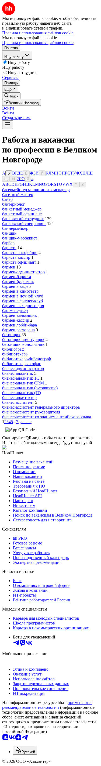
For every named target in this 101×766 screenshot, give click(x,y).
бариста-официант (19, 262)
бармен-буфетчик (18, 281)
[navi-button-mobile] (7, 124)
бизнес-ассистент (18, 402)
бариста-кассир (16, 257)
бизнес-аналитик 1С (20, 378)
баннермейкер (15, 228)
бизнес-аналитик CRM (23, 383)
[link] (11, 95)
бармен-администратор (23, 272)
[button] (8, 108)
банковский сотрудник (23, 218)
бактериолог (13, 204)
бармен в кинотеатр (20, 291)
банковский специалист (24, 223)
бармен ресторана (18, 330)
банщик (9, 233)
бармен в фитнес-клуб (22, 301)
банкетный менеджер (21, 209)
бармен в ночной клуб (22, 296)
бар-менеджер (15, 310)
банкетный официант (22, 214)
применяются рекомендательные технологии (47, 705)
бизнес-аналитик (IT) (21, 392)
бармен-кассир (15, 320)
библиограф (13, 349)
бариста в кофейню (19, 252)
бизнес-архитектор (19, 397)
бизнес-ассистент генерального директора (41, 407)
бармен (8, 267)
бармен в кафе (15, 286)
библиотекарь (14, 354)
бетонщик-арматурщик (23, 339)
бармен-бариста (16, 276)
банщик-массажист (19, 238)
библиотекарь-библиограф (26, 359)
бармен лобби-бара (19, 325)
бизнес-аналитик (17, 373)
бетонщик (11, 334)
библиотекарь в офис (21, 363)
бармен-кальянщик (19, 315)
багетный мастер (17, 194)
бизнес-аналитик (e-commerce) (30, 388)
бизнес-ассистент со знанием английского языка (46, 417)
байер (7, 199)
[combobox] (25, 750)
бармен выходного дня (23, 305)
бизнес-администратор (23, 368)
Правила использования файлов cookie (38, 42)
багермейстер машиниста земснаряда (36, 189)
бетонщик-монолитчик (23, 344)
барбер (8, 243)
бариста (9, 247)
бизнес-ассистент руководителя (31, 412)
